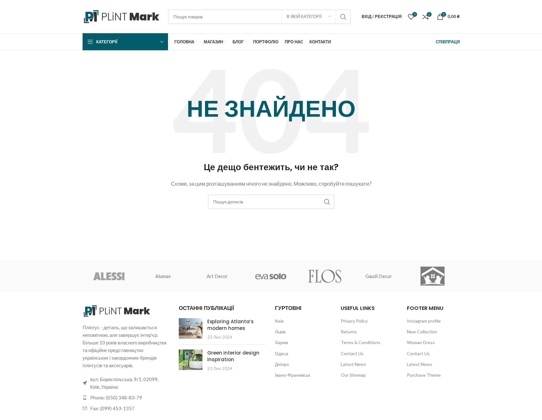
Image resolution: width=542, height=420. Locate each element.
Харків (281, 342)
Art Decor (217, 276)
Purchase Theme (424, 375)
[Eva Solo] (271, 276)
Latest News (353, 364)
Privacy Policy (354, 321)
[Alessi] (109, 276)
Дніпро (282, 364)
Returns (349, 331)
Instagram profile (424, 321)
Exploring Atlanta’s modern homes (230, 324)
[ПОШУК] (343, 16)
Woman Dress (421, 342)
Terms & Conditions (360, 342)
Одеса (281, 353)
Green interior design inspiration (233, 356)
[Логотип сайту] (122, 16)
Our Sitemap (353, 375)
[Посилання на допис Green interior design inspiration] (190, 359)
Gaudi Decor (378, 276)
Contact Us (352, 353)
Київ (279, 321)
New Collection (422, 331)
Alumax (163, 276)
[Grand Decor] (432, 276)
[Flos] (325, 276)
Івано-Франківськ (292, 375)
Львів (280, 331)
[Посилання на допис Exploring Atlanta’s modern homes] (190, 328)
